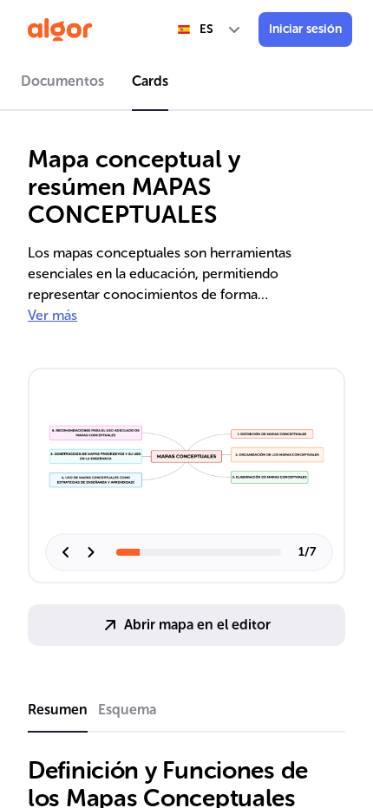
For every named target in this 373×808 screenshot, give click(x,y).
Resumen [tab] (58, 709)
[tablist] (186, 84)
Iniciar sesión (305, 29)
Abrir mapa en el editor (197, 624)
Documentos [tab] (62, 81)
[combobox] (210, 29)
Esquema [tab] (127, 709)
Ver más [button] (52, 315)
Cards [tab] (150, 81)
